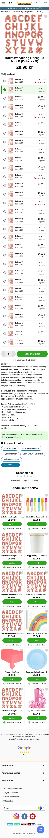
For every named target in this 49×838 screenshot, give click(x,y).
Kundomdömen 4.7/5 (34, 8)
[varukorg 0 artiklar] (45, 3)
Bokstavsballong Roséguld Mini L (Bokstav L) (27, 12)
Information (8, 765)
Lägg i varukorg (32, 354)
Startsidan (4, 12)
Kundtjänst (7, 780)
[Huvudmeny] (3, 3)
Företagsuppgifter (11, 773)
